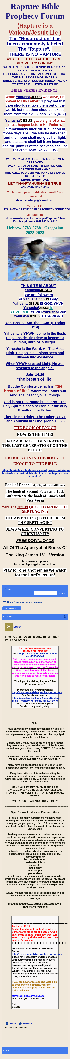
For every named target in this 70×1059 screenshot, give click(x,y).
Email (13, 1023)
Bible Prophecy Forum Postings (24, 602)
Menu (9, 589)
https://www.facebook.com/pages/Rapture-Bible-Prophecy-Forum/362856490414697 (36, 699)
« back (6, 1050)
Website (27, 1023)
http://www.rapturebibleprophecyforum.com (37, 692)
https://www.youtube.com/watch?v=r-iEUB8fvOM (38, 655)
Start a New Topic (12, 608)
